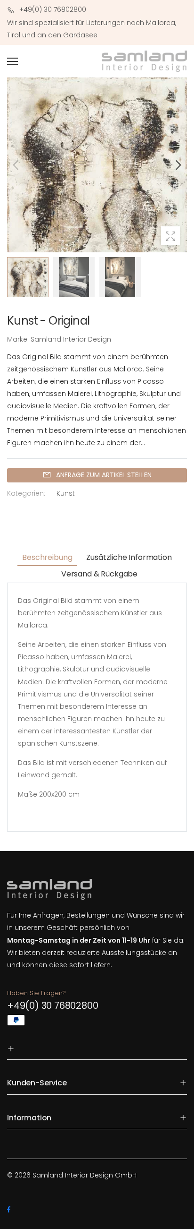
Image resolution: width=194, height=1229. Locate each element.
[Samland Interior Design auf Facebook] (8, 1209)
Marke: (19, 339)
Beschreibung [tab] (47, 557)
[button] (177, 165)
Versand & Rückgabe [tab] (99, 573)
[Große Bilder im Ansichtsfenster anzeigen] (170, 235)
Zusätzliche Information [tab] (128, 557)
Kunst (66, 493)
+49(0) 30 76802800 (52, 1005)
